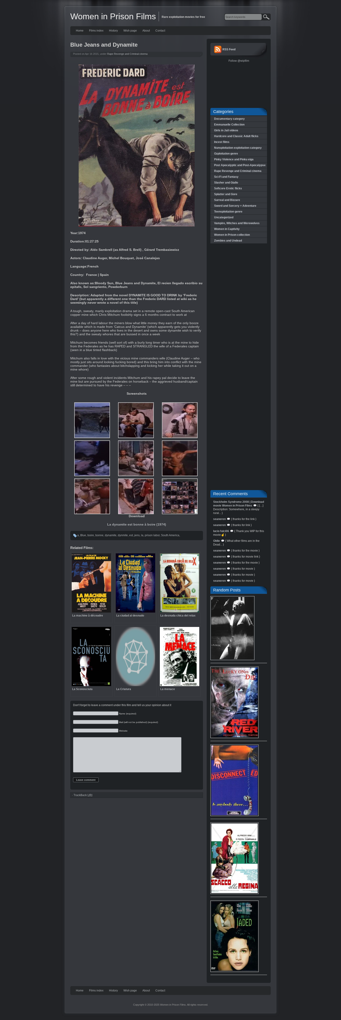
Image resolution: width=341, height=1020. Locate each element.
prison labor (152, 535)
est (131, 535)
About (146, 30)
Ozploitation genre (226, 153)
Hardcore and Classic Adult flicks (236, 136)
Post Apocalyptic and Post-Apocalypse (240, 165)
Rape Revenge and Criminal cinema (127, 53)
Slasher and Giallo (226, 182)
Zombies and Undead (228, 240)
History (113, 30)
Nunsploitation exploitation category (238, 147)
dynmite (123, 535)
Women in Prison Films (113, 16)
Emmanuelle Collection (229, 124)
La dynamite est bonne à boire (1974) (136, 524)
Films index (96, 30)
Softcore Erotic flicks (228, 188)
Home (80, 30)
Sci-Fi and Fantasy (226, 176)
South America (170, 535)
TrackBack (83, 795)
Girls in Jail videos (226, 130)
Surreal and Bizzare (227, 200)
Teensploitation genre (228, 211)
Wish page (130, 30)
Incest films (221, 142)
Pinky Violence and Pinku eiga (234, 159)
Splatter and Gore (225, 194)
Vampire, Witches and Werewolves (237, 223)
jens (137, 535)
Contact (160, 30)
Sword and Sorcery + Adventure (235, 205)
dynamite (110, 535)
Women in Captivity (227, 229)
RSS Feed (228, 49)
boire (90, 535)
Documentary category (229, 118)
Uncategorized (223, 217)
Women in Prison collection (232, 234)
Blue (83, 535)
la (142, 535)
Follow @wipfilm (238, 60)
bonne (99, 535)
